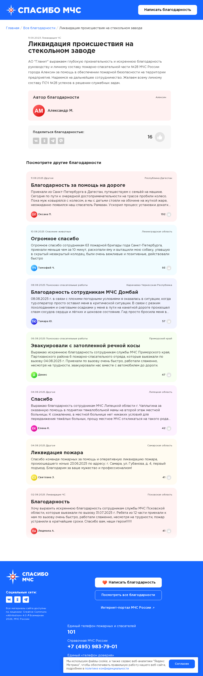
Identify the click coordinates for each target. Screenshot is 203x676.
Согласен (182, 664)
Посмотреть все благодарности (128, 595)
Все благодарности (39, 28)
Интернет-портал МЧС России (126, 607)
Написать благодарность (167, 9)
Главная (12, 28)
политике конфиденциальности (107, 668)
